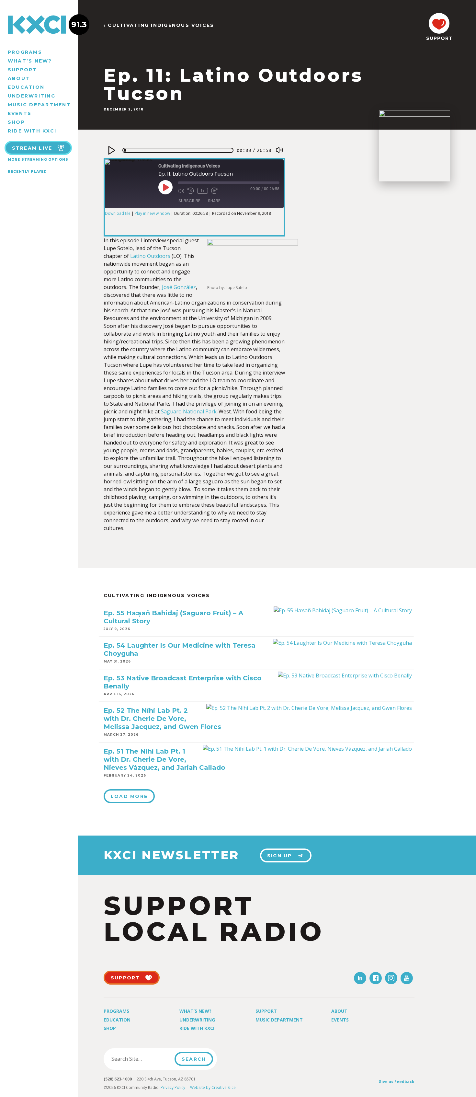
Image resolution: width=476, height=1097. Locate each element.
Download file (117, 213)
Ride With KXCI (32, 131)
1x (202, 191)
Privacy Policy (173, 1087)
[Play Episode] (165, 187)
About (19, 78)
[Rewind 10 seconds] (190, 191)
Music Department (39, 105)
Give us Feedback (396, 1081)
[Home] (39, 25)
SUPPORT (439, 38)
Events (19, 113)
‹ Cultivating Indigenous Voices (159, 25)
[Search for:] (141, 1058)
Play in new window (152, 213)
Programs (25, 52)
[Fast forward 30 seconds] (214, 191)
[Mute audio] (181, 191)
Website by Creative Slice (213, 1087)
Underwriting (31, 96)
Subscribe (189, 200)
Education (26, 87)
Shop (16, 122)
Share (214, 200)
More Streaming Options (38, 159)
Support (22, 70)
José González (179, 287)
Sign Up (279, 856)
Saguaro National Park (189, 411)
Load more (129, 796)
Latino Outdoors (150, 256)
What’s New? (30, 61)
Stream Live (32, 148)
